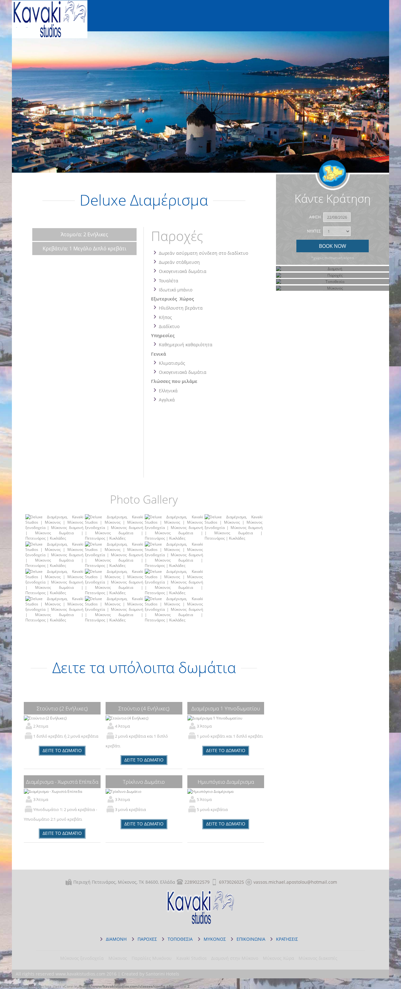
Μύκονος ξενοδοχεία (82, 958)
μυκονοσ (215, 939)
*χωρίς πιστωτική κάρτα (332, 257)
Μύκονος (117, 958)
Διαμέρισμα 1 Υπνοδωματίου (225, 708)
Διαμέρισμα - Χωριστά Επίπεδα (62, 781)
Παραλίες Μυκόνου (152, 958)
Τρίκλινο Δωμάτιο (144, 781)
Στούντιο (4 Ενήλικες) (143, 708)
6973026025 (231, 882)
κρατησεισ (287, 939)
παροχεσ (147, 939)
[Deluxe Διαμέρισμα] (54, 538)
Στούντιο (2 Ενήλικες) (62, 708)
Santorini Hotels (162, 974)
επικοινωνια (251, 939)
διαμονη (116, 939)
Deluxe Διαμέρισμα (49, 22)
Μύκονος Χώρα (278, 958)
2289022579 (197, 882)
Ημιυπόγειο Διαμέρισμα (226, 781)
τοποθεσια (180, 939)
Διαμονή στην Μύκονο (234, 958)
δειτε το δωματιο (62, 750)
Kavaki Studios (191, 958)
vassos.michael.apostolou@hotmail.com (295, 882)
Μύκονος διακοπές (318, 958)
